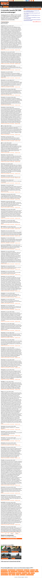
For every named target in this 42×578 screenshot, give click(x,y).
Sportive (17, 574)
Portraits (32, 573)
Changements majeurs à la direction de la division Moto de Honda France (31, 11)
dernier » (17, 533)
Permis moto (24, 573)
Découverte (32, 570)
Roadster (13, 574)
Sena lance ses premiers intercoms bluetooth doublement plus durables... (32, 20)
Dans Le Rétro (26, 570)
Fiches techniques (4, 571)
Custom (13, 558)
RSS (31, 0)
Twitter (27, 0)
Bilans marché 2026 (11, 570)
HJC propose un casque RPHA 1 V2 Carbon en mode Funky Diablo (32, 18)
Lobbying (36, 571)
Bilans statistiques (19, 570)
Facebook (26, 0)
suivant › (12, 533)
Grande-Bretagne (14, 571)
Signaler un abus (17, 49)
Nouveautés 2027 (12, 573)
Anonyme (9, 0)
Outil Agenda (18, 573)
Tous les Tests (22, 574)
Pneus (29, 573)
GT (9, 571)
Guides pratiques (21, 571)
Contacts (16, 577)
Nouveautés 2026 (5, 551)
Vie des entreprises (29, 574)
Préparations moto (4, 574)
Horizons (32, 571)
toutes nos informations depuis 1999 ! (23, 567)
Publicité (26, 577)
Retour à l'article (4, 23)
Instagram (29, 0)
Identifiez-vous (3, 49)
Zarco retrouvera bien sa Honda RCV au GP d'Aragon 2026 (32, 13)
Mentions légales (21, 577)
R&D (10, 574)
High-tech (27, 571)
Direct (33, 0)
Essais (37, 570)
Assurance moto (4, 570)
